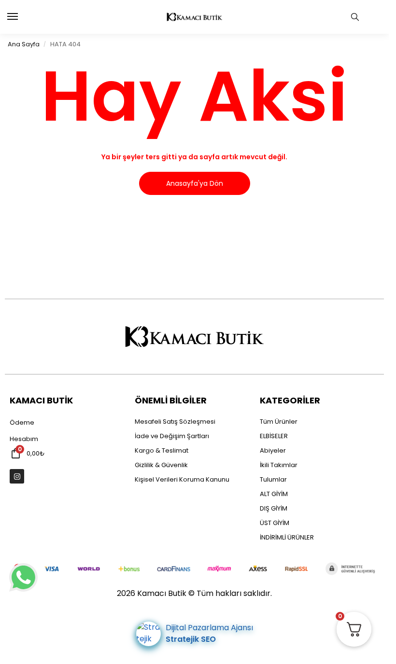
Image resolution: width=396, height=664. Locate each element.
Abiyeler (273, 450)
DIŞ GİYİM (273, 508)
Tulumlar (273, 479)
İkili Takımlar (278, 465)
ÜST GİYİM (274, 522)
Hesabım (24, 438)
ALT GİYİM (274, 493)
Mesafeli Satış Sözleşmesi (175, 421)
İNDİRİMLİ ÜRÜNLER (287, 537)
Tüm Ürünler (278, 421)
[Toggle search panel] (355, 17)
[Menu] (21, 17)
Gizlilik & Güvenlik (161, 465)
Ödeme (22, 422)
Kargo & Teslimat (161, 450)
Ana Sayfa (24, 44)
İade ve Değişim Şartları (172, 436)
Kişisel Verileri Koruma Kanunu (182, 479)
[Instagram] (17, 476)
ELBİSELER (274, 436)
